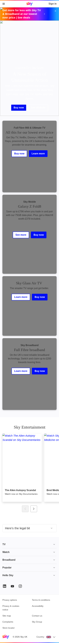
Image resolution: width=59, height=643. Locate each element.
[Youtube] (12, 586)
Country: (40, 637)
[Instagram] (20, 586)
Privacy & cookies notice (10, 608)
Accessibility (37, 606)
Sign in (53, 3)
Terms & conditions (41, 600)
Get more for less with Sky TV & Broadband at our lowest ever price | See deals (21, 14)
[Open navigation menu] (3, 3)
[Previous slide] (25, 508)
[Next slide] (33, 508)
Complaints (7, 622)
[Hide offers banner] (55, 10)
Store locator (8, 628)
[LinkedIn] (4, 586)
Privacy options (9, 600)
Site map (6, 615)
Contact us (37, 615)
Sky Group (37, 622)
